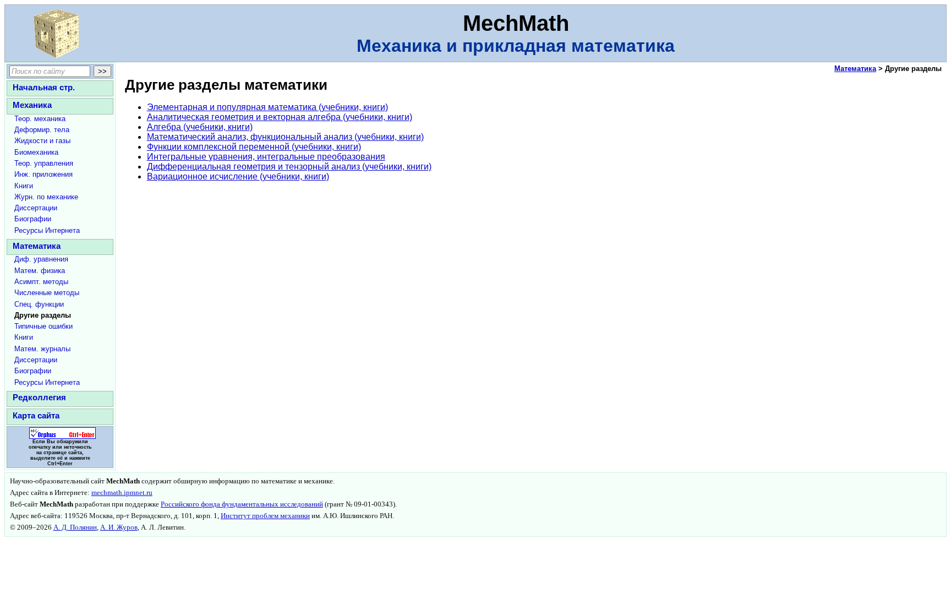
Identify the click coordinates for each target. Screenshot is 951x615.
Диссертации (35, 208)
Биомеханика (36, 152)
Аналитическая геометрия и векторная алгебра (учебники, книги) (279, 117)
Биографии (32, 219)
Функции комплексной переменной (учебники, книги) (254, 146)
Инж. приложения (43, 174)
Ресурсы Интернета (47, 230)
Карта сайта (36, 415)
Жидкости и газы (42, 141)
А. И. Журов (119, 527)
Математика (37, 246)
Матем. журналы (42, 349)
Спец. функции (39, 304)
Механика (32, 105)
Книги (23, 186)
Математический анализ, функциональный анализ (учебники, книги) (285, 136)
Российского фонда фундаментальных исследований (242, 504)
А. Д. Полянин (75, 527)
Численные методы (46, 293)
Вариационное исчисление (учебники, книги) (238, 176)
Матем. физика (39, 270)
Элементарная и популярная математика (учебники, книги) (267, 107)
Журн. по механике (46, 197)
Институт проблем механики (265, 516)
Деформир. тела (41, 130)
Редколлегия (39, 397)
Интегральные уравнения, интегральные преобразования (266, 156)
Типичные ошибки (43, 326)
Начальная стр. (44, 87)
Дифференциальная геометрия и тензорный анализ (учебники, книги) (289, 166)
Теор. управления (43, 163)
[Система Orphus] (60, 437)
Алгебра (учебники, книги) (200, 127)
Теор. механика (39, 119)
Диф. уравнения (41, 259)
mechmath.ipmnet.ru (121, 493)
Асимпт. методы (41, 281)
